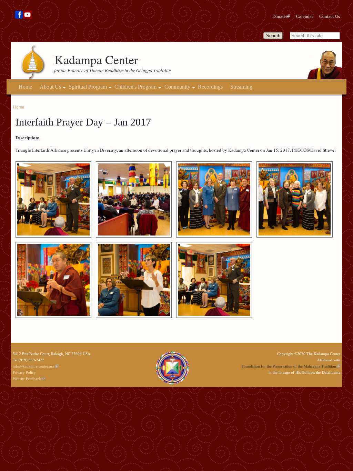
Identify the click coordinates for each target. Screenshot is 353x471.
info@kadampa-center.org (33, 366)
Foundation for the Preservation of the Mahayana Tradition (289, 366)
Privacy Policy (24, 372)
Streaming (241, 87)
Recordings (210, 87)
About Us (50, 87)
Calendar (304, 16)
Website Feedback (27, 379)
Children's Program (135, 87)
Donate (279, 16)
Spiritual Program (88, 87)
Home (25, 87)
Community (177, 87)
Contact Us (329, 16)
